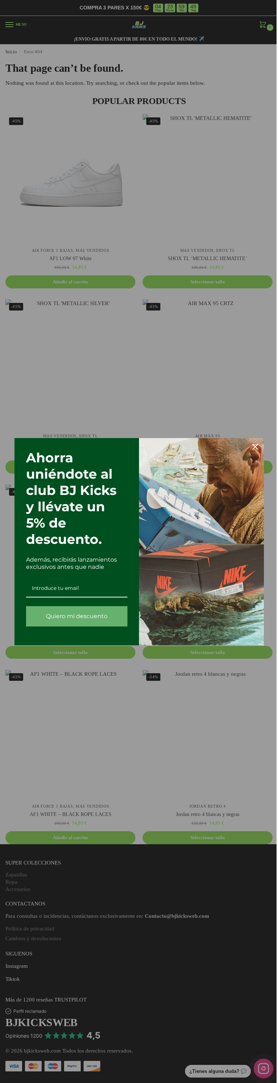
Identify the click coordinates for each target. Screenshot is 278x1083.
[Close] (255, 446)
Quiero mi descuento (77, 616)
